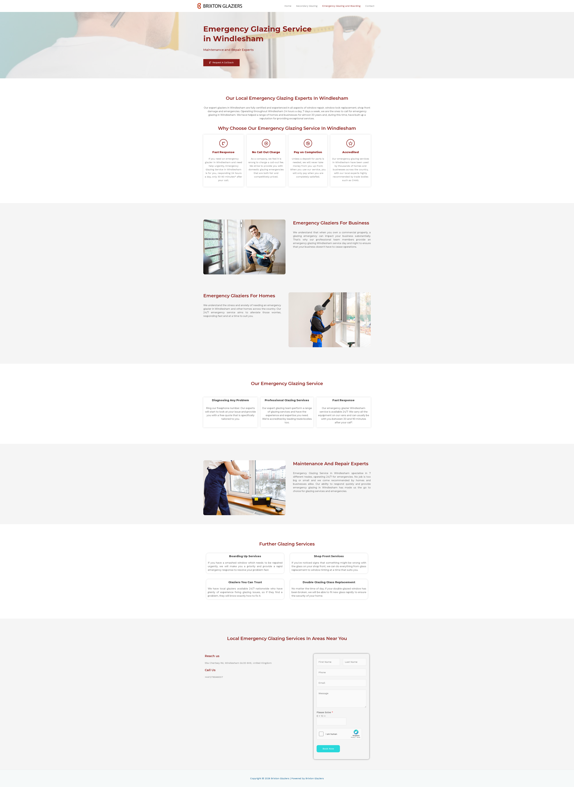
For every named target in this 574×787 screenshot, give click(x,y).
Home (287, 5)
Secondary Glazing (306, 5)
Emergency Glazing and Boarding (341, 5)
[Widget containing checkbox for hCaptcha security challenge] (339, 734)
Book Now (328, 748)
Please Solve (325, 712)
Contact (369, 5)
